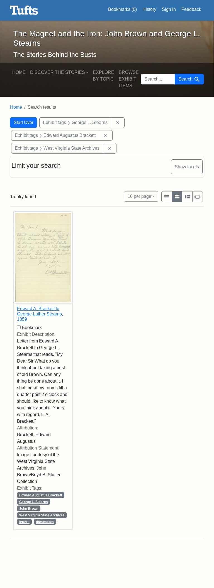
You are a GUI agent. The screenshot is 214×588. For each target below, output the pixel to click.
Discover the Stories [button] (57, 72)
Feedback (191, 9)
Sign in (169, 9)
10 (139, 196)
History (149, 9)
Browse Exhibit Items (129, 79)
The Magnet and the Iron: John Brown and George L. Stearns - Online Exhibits (24, 10)
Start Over (23, 122)
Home (19, 72)
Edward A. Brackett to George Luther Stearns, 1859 (40, 314)
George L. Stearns (33, 502)
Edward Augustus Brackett (40, 495)
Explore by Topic (103, 75)
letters (24, 522)
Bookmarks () (122, 9)
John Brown (28, 509)
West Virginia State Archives (42, 515)
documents (45, 522)
